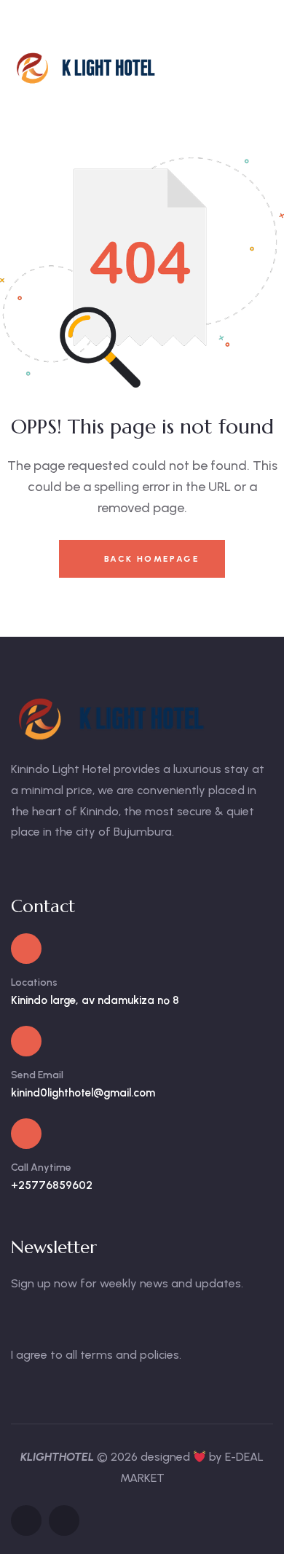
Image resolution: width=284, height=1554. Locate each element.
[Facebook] (26, 1520)
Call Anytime (41, 1167)
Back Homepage (150, 559)
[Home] (88, 67)
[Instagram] (64, 1520)
